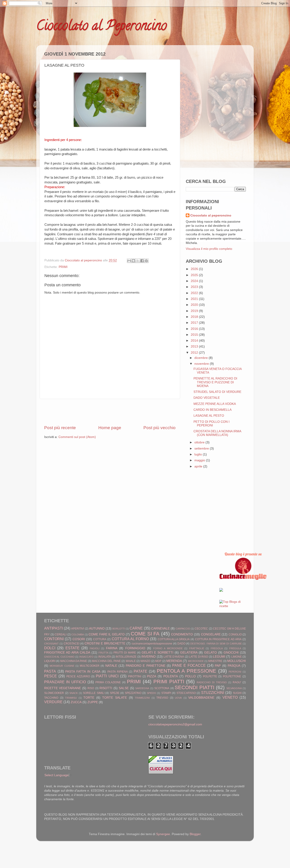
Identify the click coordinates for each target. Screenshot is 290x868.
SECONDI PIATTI (194, 687)
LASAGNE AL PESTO (208, 415)
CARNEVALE (160, 628)
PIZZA (151, 676)
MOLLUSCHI (236, 661)
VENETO (230, 697)
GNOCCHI (231, 652)
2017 (195, 322)
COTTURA (99, 639)
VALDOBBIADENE (201, 697)
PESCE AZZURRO (78, 676)
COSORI (78, 639)
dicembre (201, 358)
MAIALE (131, 661)
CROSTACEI (71, 643)
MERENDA (174, 661)
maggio (200, 460)
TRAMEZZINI (142, 697)
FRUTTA (103, 652)
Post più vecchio (159, 427)
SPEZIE (114, 693)
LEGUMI (219, 656)
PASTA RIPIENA (117, 671)
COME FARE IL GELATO (107, 634)
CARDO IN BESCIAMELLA (212, 409)
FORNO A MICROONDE (168, 648)
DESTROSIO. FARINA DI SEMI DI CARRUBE (216, 643)
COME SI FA (145, 634)
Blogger (195, 834)
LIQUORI (49, 661)
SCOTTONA (161, 688)
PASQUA (234, 665)
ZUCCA (76, 702)
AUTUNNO (97, 628)
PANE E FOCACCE (189, 665)
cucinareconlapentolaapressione (152, 643)
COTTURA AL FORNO (130, 639)
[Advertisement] (110, 412)
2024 (195, 281)
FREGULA (235, 648)
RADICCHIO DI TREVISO (212, 682)
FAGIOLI (94, 648)
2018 (195, 317)
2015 (195, 334)
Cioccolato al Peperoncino (101, 27)
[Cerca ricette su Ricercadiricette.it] (232, 606)
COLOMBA (77, 634)
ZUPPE (92, 702)
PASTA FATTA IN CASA (82, 671)
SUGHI (237, 693)
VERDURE (53, 702)
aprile (198, 466)
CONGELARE (211, 634)
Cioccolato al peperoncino (210, 215)
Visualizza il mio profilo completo (209, 248)
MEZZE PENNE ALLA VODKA (214, 404)
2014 (195, 340)
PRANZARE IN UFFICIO (65, 682)
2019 (195, 311)
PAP (218, 665)
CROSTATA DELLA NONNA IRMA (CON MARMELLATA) (217, 433)
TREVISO (162, 697)
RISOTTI (105, 688)
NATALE (111, 665)
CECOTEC (201, 628)
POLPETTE (210, 676)
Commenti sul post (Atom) (77, 437)
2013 (195, 346)
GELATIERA (189, 652)
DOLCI (49, 648)
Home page (109, 427)
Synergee (163, 834)
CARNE (136, 628)
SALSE (124, 688)
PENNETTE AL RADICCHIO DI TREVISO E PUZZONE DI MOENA (215, 382)
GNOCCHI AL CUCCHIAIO (59, 656)
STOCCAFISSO (186, 693)
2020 (195, 304)
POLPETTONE (232, 676)
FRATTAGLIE (196, 648)
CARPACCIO (183, 628)
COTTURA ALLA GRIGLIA (174, 639)
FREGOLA (217, 648)
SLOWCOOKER (54, 693)
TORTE (88, 697)
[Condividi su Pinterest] (146, 260)
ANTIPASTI (53, 628)
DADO (181, 643)
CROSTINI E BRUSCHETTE (105, 643)
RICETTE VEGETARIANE (62, 688)
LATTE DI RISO (198, 656)
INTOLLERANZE (126, 656)
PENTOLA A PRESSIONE (186, 671)
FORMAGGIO (135, 648)
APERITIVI (77, 628)
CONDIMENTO (182, 634)
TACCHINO (51, 697)
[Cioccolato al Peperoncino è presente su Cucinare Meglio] (243, 579)
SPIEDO (151, 693)
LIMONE (236, 656)
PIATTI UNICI (107, 676)
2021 (195, 299)
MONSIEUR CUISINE (62, 665)
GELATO (210, 652)
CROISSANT (51, 643)
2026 (195, 269)
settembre (202, 448)
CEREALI (60, 634)
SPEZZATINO (133, 693)
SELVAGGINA (234, 688)
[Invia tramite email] (129, 260)
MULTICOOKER (89, 665)
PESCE (50, 676)
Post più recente (60, 427)
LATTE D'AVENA (174, 656)
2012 (195, 352)
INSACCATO (86, 656)
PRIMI (63, 267)
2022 (195, 293)
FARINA (111, 648)
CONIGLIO (235, 634)
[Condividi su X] (137, 260)
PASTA (50, 671)
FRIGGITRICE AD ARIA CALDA (67, 652)
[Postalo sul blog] (133, 260)
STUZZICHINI (212, 693)
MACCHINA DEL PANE (106, 661)
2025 (195, 275)
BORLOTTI (118, 628)
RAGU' (237, 682)
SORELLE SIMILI (93, 693)
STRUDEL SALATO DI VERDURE (217, 392)
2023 (195, 287)
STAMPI (166, 693)
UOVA (178, 697)
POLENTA (170, 676)
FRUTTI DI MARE (125, 652)
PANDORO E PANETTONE (145, 665)
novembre (202, 363)
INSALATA (104, 656)
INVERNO (148, 656)
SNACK (73, 693)
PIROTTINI (134, 676)
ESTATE (72, 648)
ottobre (199, 442)
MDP (158, 661)
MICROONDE (196, 661)
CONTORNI (54, 639)
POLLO (190, 676)
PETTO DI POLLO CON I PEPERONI (211, 423)
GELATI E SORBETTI (157, 652)
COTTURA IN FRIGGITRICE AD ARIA (218, 639)
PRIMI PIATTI (168, 681)
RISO (90, 688)
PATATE (140, 671)
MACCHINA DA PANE (73, 661)
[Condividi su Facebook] (142, 260)
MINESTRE (215, 661)
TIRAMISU (71, 697)
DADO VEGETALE (206, 397)
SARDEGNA (142, 688)
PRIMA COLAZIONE (108, 682)
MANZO (145, 661)
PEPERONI (235, 671)
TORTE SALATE (114, 697)
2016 (195, 329)
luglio (198, 454)
